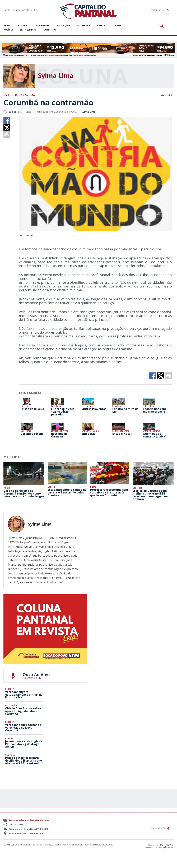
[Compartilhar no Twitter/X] (6, 127)
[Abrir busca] (162, 25)
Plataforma (153, 845)
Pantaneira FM (158, 9)
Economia (43, 25)
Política (23, 25)
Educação (63, 25)
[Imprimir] (6, 134)
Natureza (83, 25)
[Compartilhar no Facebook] (6, 120)
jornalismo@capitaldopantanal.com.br (29, 820)
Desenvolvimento (153, 847)
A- (162, 95)
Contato (50, 29)
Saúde (101, 25)
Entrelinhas (28, 29)
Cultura (117, 25)
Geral (7, 25)
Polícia (8, 29)
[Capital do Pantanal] (88, 11)
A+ (170, 95)
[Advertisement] (132, 533)
